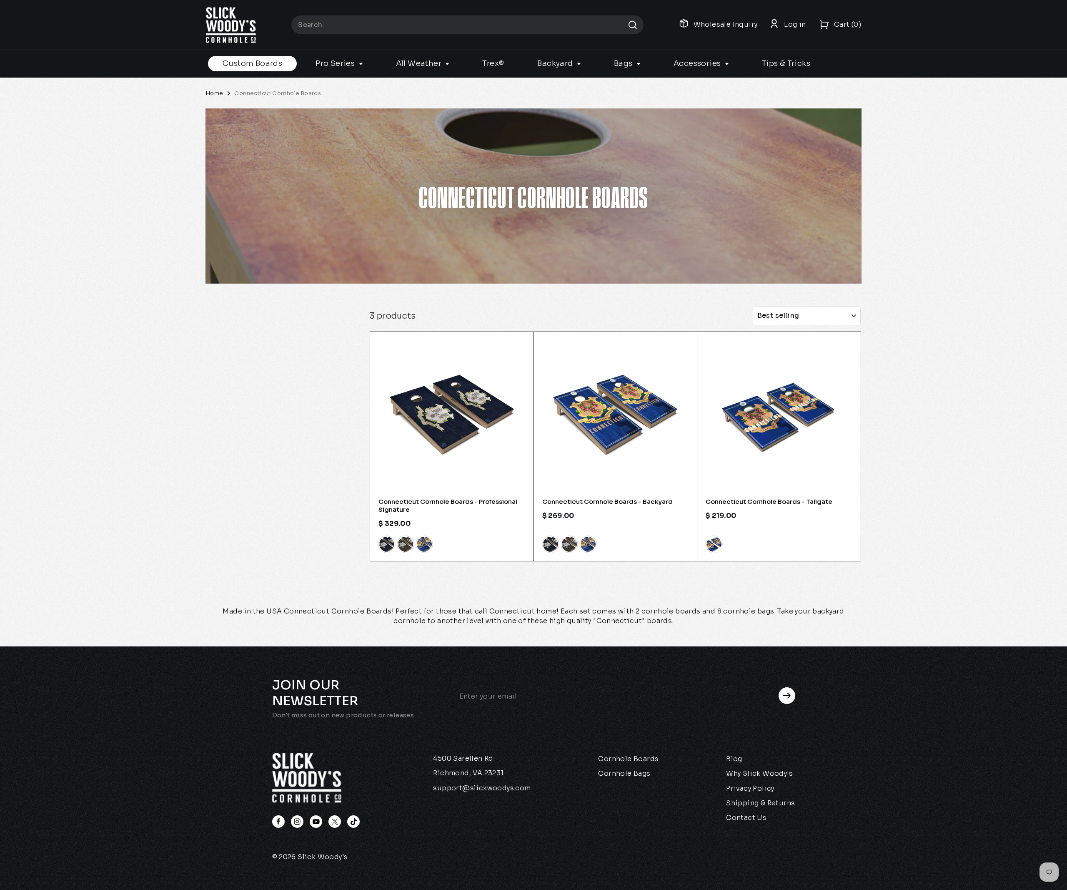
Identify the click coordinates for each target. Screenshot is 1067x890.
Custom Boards (252, 63)
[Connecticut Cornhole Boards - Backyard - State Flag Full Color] (550, 544)
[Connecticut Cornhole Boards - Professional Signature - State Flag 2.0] (424, 544)
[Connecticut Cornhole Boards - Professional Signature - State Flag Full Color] (386, 544)
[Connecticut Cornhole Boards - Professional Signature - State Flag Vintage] (405, 544)
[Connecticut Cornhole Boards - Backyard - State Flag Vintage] (569, 544)
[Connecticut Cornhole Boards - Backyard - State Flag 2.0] (588, 544)
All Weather (419, 63)
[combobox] (467, 24)
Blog (734, 758)
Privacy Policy (750, 788)
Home (214, 93)
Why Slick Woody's (759, 773)
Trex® (493, 63)
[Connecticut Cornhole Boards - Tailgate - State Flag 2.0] (714, 544)
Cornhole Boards (628, 758)
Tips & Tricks (786, 63)
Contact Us (746, 817)
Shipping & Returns (760, 803)
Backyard (556, 63)
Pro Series (336, 63)
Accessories (698, 63)
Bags (624, 63)
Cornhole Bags (624, 773)
